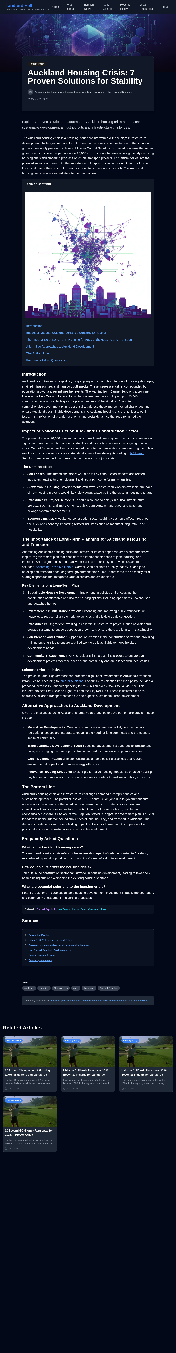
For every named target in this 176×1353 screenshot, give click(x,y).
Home (55, 6)
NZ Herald (137, 453)
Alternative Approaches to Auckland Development (60, 346)
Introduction (34, 326)
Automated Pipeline (39, 935)
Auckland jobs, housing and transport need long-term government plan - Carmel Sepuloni (98, 1000)
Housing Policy (125, 6)
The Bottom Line (37, 353)
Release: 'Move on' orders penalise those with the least (59, 945)
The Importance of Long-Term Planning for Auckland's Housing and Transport (79, 339)
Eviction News (89, 6)
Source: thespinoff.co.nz (42, 955)
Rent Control (107, 6)
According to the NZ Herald (54, 567)
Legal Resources (146, 6)
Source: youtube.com (40, 960)
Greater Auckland (72, 681)
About (164, 6)
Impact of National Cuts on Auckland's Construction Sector (66, 333)
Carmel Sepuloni (46, 909)
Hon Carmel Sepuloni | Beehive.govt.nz (50, 950)
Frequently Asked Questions (45, 360)
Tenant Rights (70, 6)
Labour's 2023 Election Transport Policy (50, 940)
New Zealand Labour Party (71, 909)
